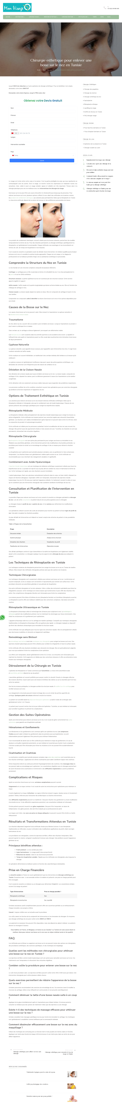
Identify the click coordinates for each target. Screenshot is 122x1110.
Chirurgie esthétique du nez (92, 97)
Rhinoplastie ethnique (91, 104)
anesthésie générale (17, 673)
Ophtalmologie (83, 17)
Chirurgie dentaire (67, 17)
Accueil (8, 17)
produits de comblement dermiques (22, 198)
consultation (26, 500)
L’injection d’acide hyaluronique (18, 466)
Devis (102, 17)
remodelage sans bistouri (18, 641)
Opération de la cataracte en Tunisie (95, 144)
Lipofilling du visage (90, 108)
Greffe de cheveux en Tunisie (93, 112)
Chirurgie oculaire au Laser (92, 148)
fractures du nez (16, 335)
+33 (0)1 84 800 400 (113, 8)
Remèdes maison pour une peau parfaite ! (39, 1096)
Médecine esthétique (50, 17)
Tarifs (95, 17)
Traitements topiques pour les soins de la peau (41, 1072)
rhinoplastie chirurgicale (18, 440)
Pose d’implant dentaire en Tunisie (95, 132)
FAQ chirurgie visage (90, 116)
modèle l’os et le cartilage (63, 686)
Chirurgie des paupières (91, 89)
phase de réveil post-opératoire (39, 700)
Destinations (19, 17)
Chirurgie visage (34, 17)
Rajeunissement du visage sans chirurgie (98, 160)
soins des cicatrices (54, 757)
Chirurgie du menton (90, 93)
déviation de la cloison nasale (19, 315)
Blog (109, 17)
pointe (12, 274)
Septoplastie (88, 100)
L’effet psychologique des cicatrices (37, 1084)
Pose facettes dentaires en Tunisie (95, 128)
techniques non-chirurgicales (41, 641)
